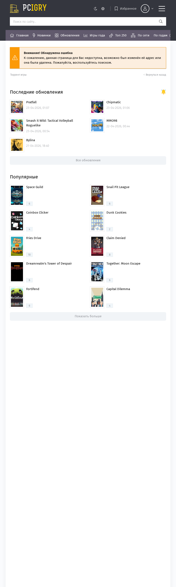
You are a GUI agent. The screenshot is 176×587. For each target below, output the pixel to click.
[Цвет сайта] (99, 8)
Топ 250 (120, 35)
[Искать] (160, 21)
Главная (22, 35)
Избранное (128, 8)
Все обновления (88, 160)
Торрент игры (18, 74)
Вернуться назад (156, 74)
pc (35, 8)
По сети (143, 35)
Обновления (70, 35)
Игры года (97, 35)
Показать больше (88, 316)
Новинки (44, 35)
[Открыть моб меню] (162, 8)
